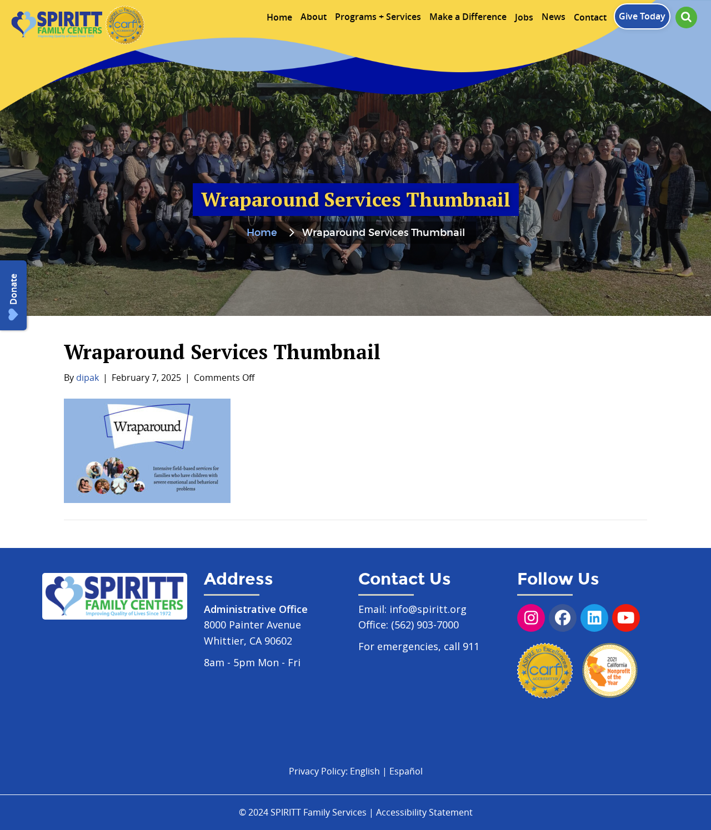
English (365, 771)
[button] (686, 17)
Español (406, 771)
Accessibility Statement (424, 812)
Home (262, 233)
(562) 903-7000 (425, 624)
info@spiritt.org (428, 609)
